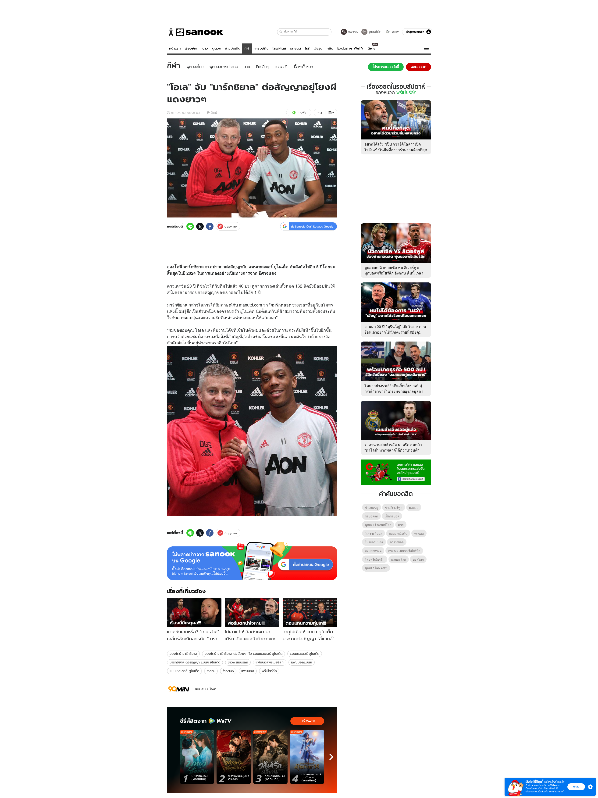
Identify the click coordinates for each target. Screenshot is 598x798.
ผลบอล (413, 507)
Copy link (230, 226)
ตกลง (576, 786)
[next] (331, 757)
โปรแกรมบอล (374, 542)
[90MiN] (178, 689)
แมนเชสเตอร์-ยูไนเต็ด (184, 671)
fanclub (228, 671)
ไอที (307, 48)
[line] (190, 226)
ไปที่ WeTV (307, 721)
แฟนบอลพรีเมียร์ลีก (270, 662)
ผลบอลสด (371, 516)
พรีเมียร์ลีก (269, 671)
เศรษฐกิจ (261, 48)
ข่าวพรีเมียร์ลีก (238, 662)
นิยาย (371, 48)
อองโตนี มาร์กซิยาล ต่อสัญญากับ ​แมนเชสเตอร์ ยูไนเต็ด (243, 653)
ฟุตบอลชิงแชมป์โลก (378, 525)
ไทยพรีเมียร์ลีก (374, 559)
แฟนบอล (247, 671)
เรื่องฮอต (191, 48)
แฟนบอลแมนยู (301, 662)
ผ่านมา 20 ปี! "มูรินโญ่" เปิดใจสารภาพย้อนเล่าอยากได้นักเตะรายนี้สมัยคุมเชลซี (395, 332)
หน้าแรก (175, 48)
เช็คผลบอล (392, 516)
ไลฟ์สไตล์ (279, 48)
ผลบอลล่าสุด (373, 551)
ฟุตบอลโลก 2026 (376, 568)
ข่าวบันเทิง (232, 48)
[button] (281, 32)
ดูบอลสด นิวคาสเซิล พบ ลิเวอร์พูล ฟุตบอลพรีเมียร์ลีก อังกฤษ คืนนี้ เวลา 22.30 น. (393, 273)
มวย (401, 525)
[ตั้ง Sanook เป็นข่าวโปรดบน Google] (252, 561)
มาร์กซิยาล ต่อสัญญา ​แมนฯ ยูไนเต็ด (195, 662)
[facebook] (210, 226)
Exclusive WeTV (350, 48)
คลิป (330, 48)
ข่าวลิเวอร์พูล (393, 507)
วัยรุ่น (318, 48)
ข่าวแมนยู (371, 507)
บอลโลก (418, 559)
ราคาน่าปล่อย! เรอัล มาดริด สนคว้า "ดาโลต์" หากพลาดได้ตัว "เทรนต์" (393, 447)
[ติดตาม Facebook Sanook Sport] (396, 471)
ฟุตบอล (419, 533)
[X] (200, 226)
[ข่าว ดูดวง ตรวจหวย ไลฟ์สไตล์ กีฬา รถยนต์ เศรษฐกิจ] (195, 32)
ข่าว (205, 48)
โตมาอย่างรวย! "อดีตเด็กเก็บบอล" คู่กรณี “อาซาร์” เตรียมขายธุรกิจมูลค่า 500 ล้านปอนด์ (393, 391)
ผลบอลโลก (398, 559)
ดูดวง (216, 48)
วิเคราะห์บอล (373, 533)
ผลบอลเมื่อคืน (398, 533)
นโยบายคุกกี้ (558, 791)
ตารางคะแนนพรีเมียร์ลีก (404, 551)
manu (211, 671)
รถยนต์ (295, 48)
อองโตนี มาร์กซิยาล (183, 653)
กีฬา (247, 48)
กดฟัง (302, 112)
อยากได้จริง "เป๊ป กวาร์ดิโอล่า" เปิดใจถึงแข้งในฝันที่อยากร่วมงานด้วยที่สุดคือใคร (395, 149)
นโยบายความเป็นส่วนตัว (537, 791)
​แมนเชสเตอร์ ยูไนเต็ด (304, 653)
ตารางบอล (397, 542)
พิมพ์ (214, 112)
